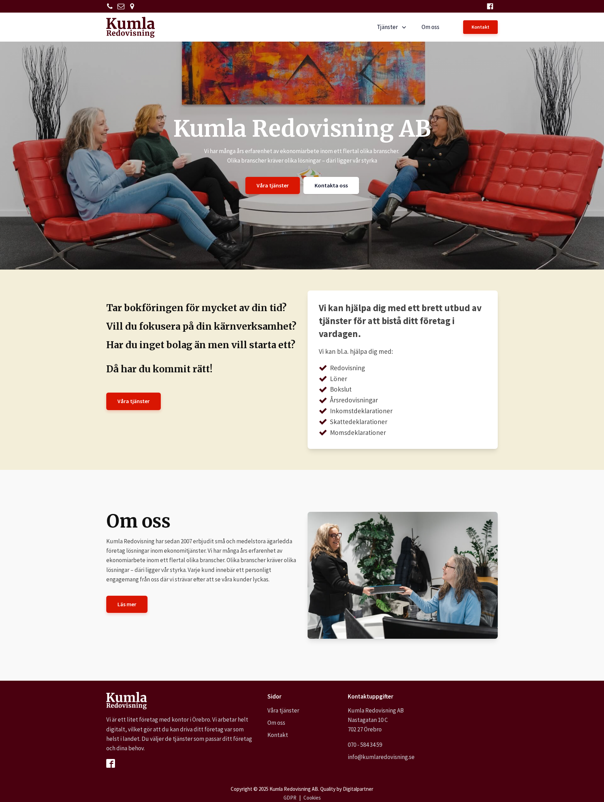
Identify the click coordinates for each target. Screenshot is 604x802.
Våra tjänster (273, 185)
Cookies (312, 797)
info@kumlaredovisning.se (381, 757)
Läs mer (126, 604)
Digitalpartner (358, 789)
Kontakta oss (331, 185)
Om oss (430, 27)
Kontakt (480, 27)
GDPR (289, 797)
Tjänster (387, 27)
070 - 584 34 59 (365, 745)
